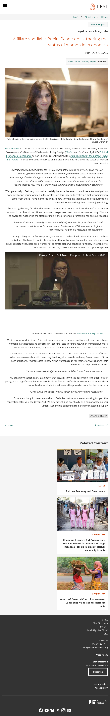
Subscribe (98, 671)
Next (10, 425)
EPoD (69, 152)
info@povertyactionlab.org (95, 647)
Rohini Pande (74, 61)
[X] (58, 710)
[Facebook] (41, 710)
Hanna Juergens (89, 61)
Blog (75, 17)
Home (104, 17)
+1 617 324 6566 (100, 644)
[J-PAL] (99, 7)
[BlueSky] (52, 710)
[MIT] (55, 702)
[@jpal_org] (63, 710)
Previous (100, 425)
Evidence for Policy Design (90, 333)
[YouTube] (47, 710)
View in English (98, 24)
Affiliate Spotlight (98, 416)
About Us (90, 17)
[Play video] (56, 280)
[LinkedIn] (69, 710)
